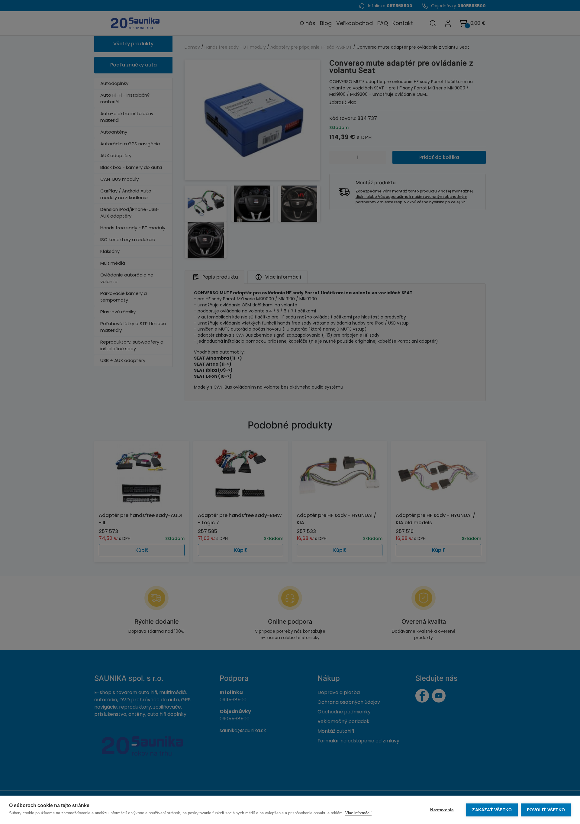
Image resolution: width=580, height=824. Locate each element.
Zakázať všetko (492, 810)
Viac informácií (358, 813)
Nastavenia (442, 810)
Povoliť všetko (546, 810)
